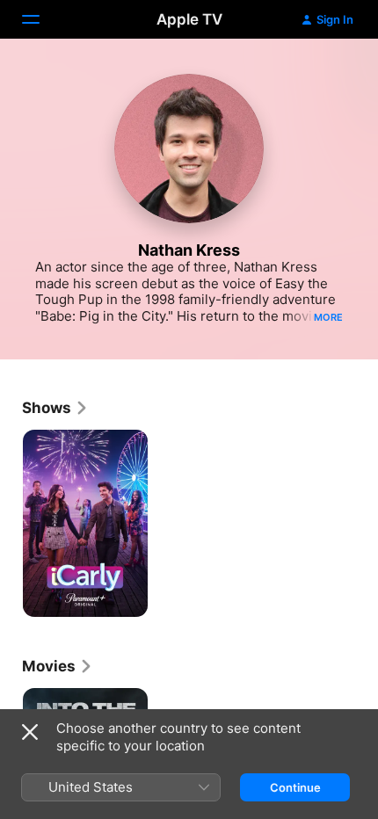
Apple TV (189, 19)
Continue (295, 787)
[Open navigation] (41, 19)
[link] (55, 407)
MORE (328, 317)
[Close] (30, 732)
